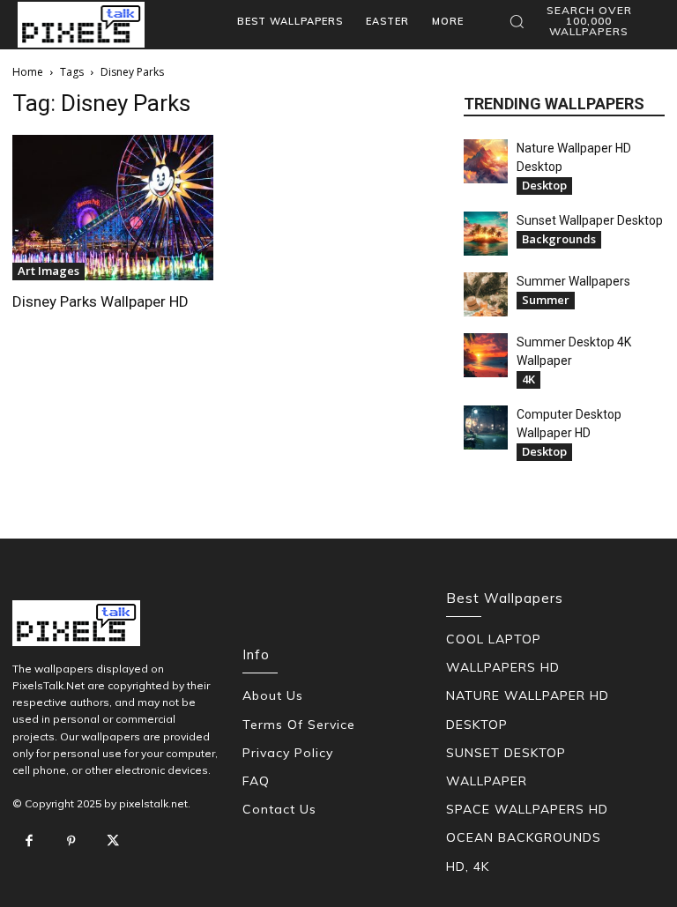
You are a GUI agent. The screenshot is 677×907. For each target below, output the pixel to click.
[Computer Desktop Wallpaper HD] (486, 427)
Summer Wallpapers (573, 281)
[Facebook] (29, 842)
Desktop (544, 185)
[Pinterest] (71, 842)
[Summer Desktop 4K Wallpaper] (486, 355)
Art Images (48, 271)
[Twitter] (113, 842)
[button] (580, 21)
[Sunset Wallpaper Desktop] (486, 234)
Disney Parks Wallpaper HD (100, 301)
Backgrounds (559, 239)
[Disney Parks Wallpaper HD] (112, 207)
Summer (545, 300)
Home (27, 71)
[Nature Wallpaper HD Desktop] (486, 161)
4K (528, 379)
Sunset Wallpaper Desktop (590, 220)
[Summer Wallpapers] (486, 294)
